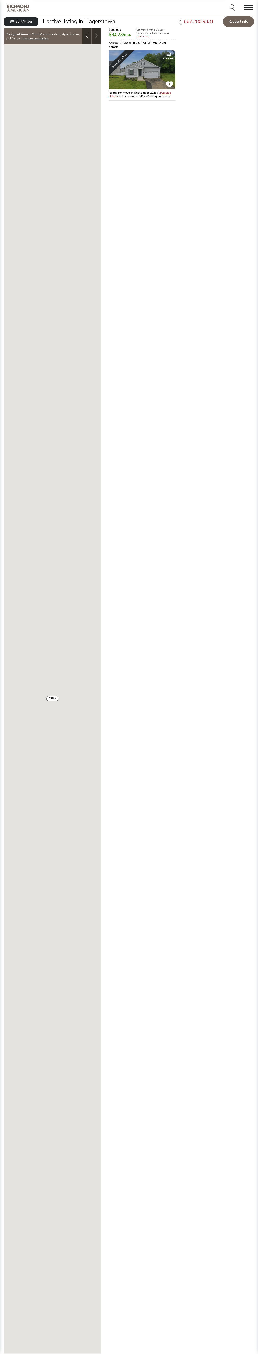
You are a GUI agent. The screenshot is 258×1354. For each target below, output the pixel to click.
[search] (233, 8)
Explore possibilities (36, 38)
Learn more (142, 36)
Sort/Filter (24, 21)
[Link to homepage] (18, 8)
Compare (168, 58)
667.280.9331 (199, 21)
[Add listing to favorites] (169, 84)
